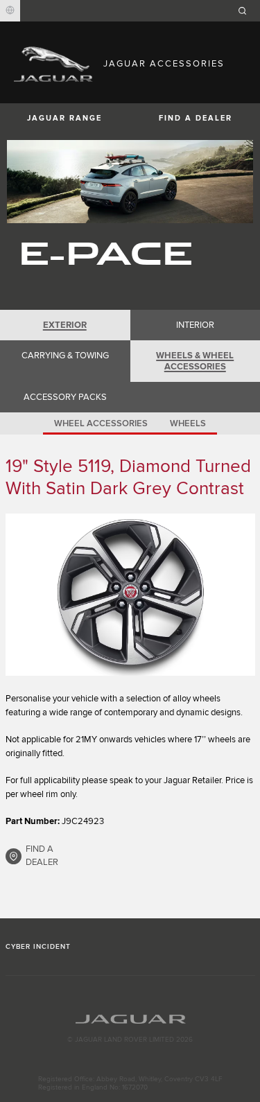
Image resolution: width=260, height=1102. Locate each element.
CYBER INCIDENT (38, 947)
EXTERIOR (65, 325)
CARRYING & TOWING (65, 355)
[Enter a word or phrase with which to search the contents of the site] (247, 10)
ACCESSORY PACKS (65, 397)
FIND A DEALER (42, 855)
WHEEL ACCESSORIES (101, 423)
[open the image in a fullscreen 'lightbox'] (130, 595)
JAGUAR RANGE (64, 118)
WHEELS (188, 423)
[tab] (65, 325)
